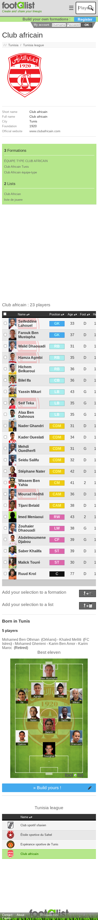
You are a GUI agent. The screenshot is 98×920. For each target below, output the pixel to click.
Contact (7, 915)
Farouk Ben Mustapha (28, 335)
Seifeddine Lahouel (27, 323)
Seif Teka (26, 403)
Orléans (48, 639)
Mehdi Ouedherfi (26, 449)
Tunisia (13, 45)
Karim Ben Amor (62, 644)
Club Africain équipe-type (20, 172)
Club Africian (12, 194)
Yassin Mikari (29, 392)
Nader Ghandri (31, 426)
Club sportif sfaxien (33, 825)
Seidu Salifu (28, 460)
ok (87, 25)
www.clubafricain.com (44, 131)
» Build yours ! (47, 787)
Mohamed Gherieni (30, 644)
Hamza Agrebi (30, 358)
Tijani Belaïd (28, 505)
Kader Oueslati (31, 437)
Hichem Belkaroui (26, 369)
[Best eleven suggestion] (49, 781)
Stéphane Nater (31, 471)
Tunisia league (33, 45)
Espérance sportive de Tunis (39, 844)
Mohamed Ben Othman (20, 639)
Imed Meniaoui (30, 517)
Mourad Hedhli (31, 494)
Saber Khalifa (29, 551)
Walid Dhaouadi (31, 346)
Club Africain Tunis (16, 166)
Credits (6, 918)
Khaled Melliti (70, 639)
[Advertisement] (49, 253)
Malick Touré (29, 562)
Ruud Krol (27, 574)
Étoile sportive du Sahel (36, 834)
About (20, 915)
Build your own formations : (57, 19)
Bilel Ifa (24, 380)
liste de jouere (13, 199)
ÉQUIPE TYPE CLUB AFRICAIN (26, 161)
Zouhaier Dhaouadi (26, 528)
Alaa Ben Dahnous (26, 414)
